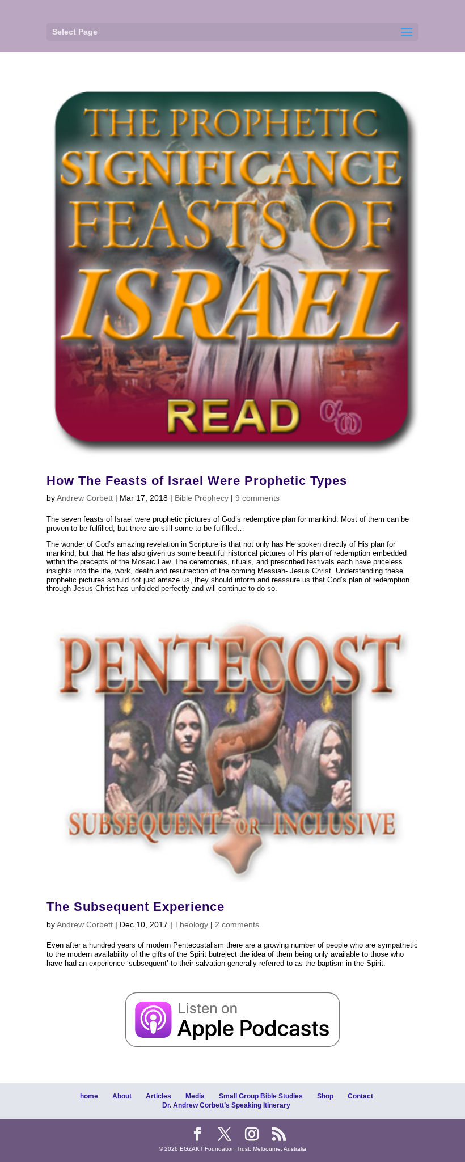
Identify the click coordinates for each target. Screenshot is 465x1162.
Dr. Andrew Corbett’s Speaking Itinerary (226, 1105)
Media (195, 1096)
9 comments (257, 497)
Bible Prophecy (202, 497)
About (122, 1096)
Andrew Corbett (85, 497)
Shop (325, 1096)
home (89, 1096)
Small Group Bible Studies (261, 1096)
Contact (360, 1096)
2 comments (237, 924)
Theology (191, 924)
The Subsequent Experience (135, 906)
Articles (158, 1096)
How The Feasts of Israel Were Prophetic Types (196, 481)
